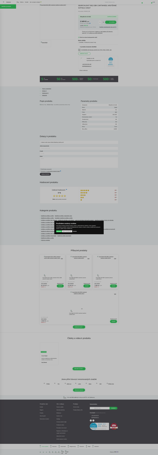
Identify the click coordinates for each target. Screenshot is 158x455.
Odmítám (75, 231)
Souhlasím (59, 231)
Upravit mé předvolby (67, 231)
